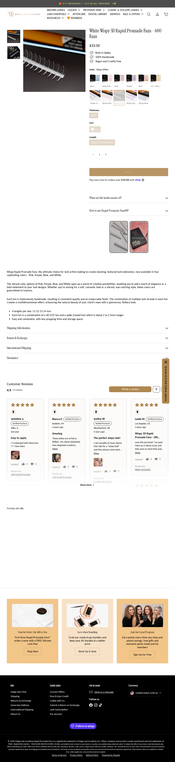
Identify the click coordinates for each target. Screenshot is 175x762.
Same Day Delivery (20, 705)
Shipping (15, 696)
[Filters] (156, 389)
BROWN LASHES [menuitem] (56, 10)
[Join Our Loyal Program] (142, 615)
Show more (86, 484)
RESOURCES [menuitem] (53, 18)
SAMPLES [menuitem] (115, 14)
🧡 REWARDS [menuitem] (74, 18)
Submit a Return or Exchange (64, 705)
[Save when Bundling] (87, 615)
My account (56, 713)
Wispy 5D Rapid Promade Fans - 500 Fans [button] (144, 469)
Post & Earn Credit (59, 696)
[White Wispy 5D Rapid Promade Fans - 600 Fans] (19, 541)
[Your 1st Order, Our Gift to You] (32, 615)
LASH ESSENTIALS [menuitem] (56, 14)
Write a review (130, 389)
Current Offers (57, 691)
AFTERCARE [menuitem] (79, 14)
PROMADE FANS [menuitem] (92, 10)
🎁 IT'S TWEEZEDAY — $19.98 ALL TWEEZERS (84, 3)
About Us (15, 713)
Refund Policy (92, 755)
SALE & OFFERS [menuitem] (131, 14)
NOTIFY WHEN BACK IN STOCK (165, 384)
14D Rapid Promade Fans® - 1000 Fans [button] (61, 477)
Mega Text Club (18, 691)
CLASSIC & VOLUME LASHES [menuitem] (123, 10)
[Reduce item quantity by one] (93, 154)
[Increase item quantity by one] (106, 154)
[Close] (165, 362)
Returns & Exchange (21, 700)
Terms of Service (59, 755)
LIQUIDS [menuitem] (72, 10)
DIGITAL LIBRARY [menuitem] (97, 14)
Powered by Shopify (111, 755)
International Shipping (22, 709)
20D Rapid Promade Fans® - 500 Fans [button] (20, 474)
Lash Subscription (59, 709)
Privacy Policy (76, 755)
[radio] (95, 80)
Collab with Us (57, 700)
